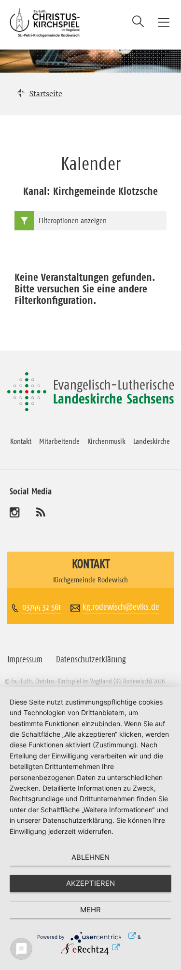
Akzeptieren (90, 883)
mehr (90, 909)
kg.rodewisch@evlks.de (121, 607)
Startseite (45, 93)
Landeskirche (151, 441)
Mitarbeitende (59, 441)
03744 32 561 (41, 607)
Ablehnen (90, 857)
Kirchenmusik (106, 441)
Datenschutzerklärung (91, 659)
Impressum (24, 659)
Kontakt (20, 441)
